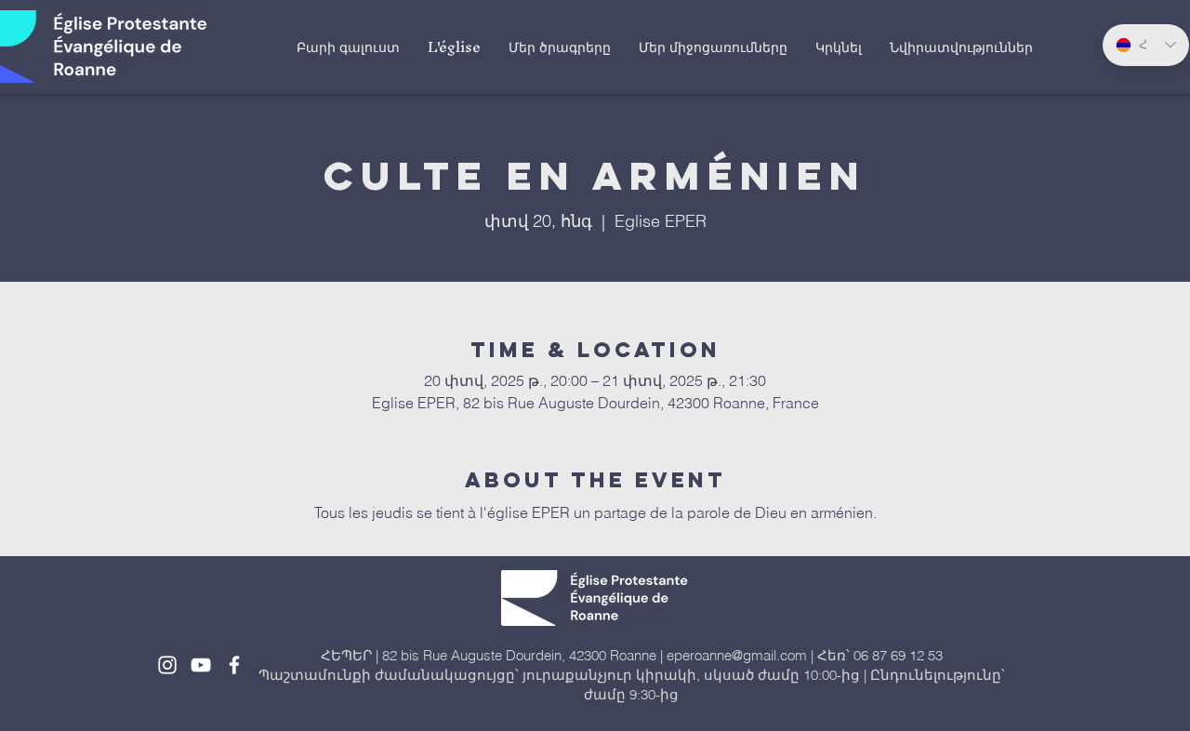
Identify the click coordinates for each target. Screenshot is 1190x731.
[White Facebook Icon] (234, 665)
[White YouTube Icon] (201, 665)
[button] (454, 46)
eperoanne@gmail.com (737, 655)
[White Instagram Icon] (167, 665)
